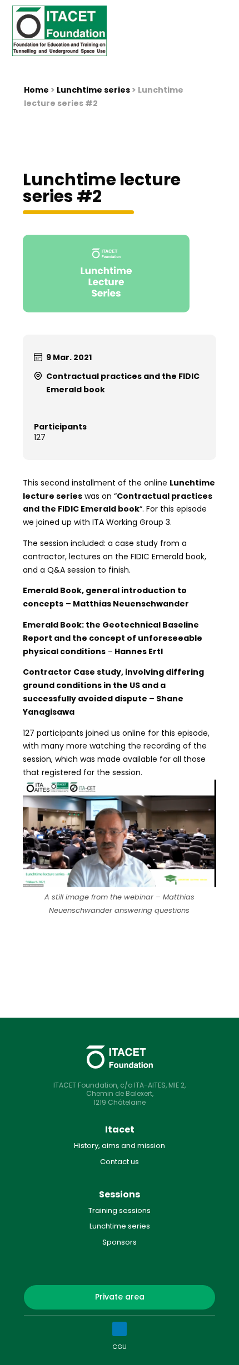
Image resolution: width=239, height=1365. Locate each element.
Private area (120, 1296)
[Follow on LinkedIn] (119, 1329)
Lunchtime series (93, 89)
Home (36, 89)
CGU (119, 1346)
